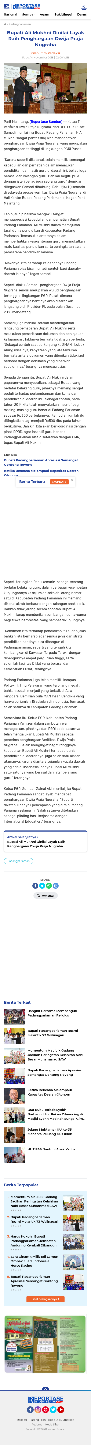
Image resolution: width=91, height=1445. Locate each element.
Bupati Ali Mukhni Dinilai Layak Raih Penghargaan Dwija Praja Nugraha (36, 844)
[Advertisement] (45, 527)
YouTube (63, 1415)
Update (60, 481)
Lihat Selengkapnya (45, 1299)
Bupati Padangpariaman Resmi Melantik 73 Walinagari (34, 1219)
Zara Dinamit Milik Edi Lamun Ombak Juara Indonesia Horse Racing (34, 1261)
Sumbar (28, 14)
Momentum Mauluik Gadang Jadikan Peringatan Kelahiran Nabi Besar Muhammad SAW (34, 1201)
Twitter (55, 1415)
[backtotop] (45, 1390)
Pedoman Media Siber (45, 1424)
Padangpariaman (18, 861)
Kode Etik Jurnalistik (61, 1419)
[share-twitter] (42, 886)
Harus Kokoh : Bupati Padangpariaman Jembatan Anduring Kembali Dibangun (34, 1240)
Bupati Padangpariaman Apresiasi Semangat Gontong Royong (34, 1281)
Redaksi (22, 1419)
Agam (44, 14)
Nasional (10, 14)
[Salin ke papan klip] (56, 886)
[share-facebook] (35, 886)
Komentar (47, 895)
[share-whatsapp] (49, 886)
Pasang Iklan (37, 1419)
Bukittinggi (63, 14)
